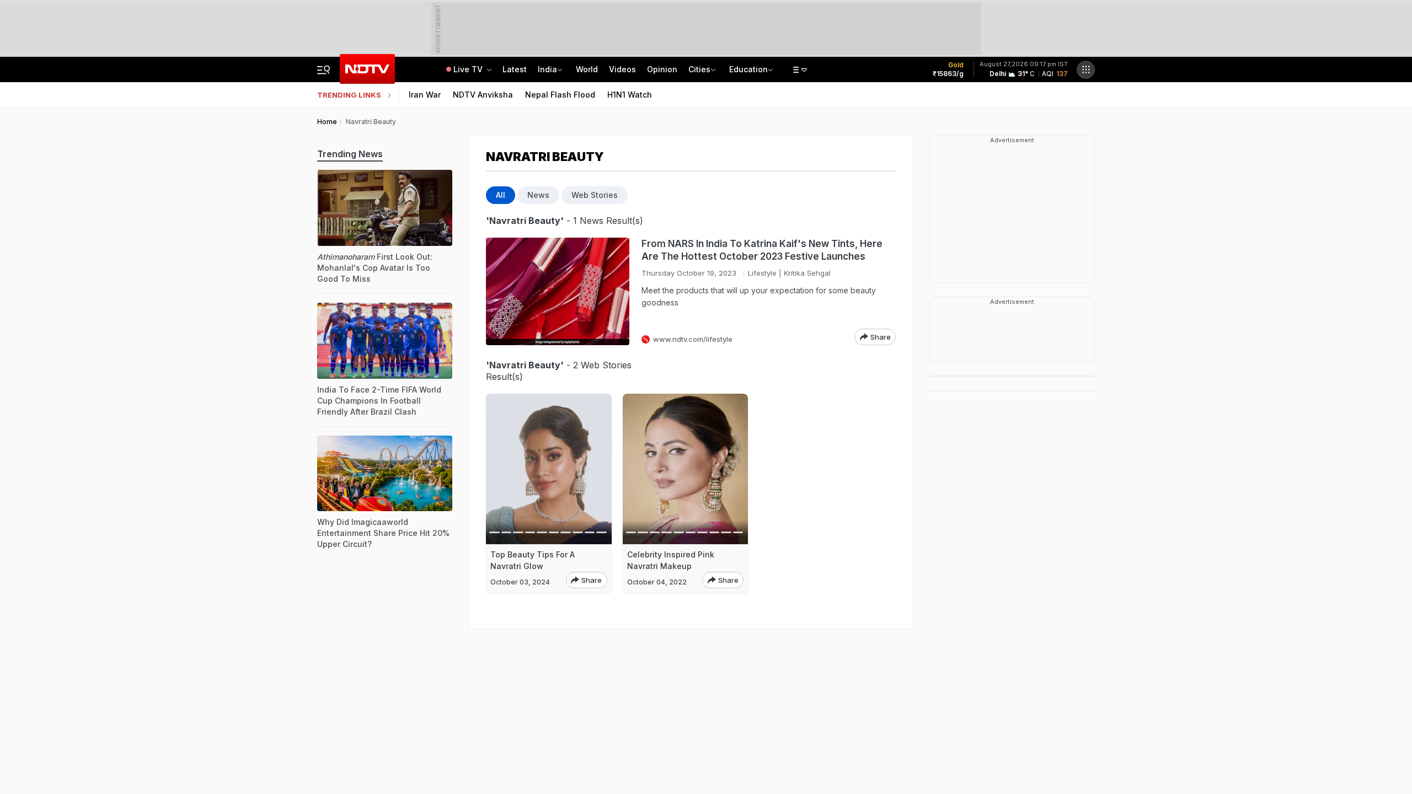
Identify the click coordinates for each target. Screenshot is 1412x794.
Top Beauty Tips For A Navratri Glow (532, 560)
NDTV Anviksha (483, 94)
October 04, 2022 (657, 582)
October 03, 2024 (520, 582)
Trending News (350, 153)
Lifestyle (762, 273)
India (547, 69)
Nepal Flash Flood (560, 94)
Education (748, 69)
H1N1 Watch (629, 94)
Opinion (662, 69)
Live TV (469, 69)
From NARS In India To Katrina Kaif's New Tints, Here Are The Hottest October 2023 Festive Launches (761, 250)
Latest (514, 69)
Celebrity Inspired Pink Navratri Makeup (670, 560)
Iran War (425, 94)
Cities (699, 69)
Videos (622, 69)
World (587, 69)
